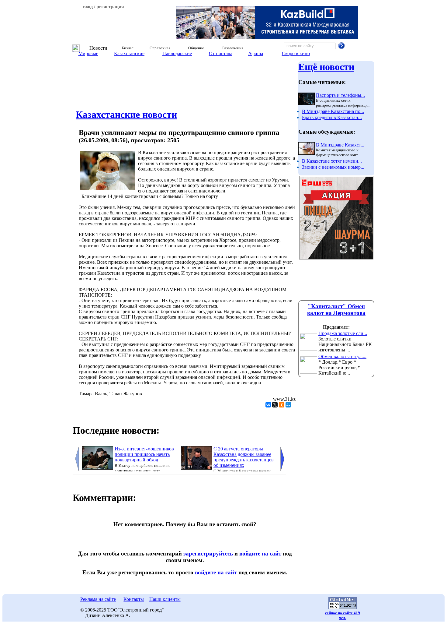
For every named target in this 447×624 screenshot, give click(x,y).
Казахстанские (129, 53)
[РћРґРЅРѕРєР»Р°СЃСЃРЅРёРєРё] (281, 404)
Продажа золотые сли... (342, 333)
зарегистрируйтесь (208, 553)
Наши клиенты (165, 599)
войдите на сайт (260, 553)
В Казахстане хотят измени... (332, 161)
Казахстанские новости (126, 114)
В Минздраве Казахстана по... (333, 111)
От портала (220, 53)
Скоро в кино (296, 53)
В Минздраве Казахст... (340, 144)
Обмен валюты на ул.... (342, 356)
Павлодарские (177, 53)
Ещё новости (326, 66)
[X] (275, 404)
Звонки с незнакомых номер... (333, 167)
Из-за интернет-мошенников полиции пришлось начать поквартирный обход (144, 454)
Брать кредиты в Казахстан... (332, 117)
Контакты (133, 599)
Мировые (88, 53)
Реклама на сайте (98, 599)
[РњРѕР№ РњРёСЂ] (288, 404)
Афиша (255, 53)
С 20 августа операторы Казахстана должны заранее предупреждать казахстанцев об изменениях (243, 457)
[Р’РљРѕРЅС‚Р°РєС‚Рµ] (268, 404)
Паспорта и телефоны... (340, 95)
